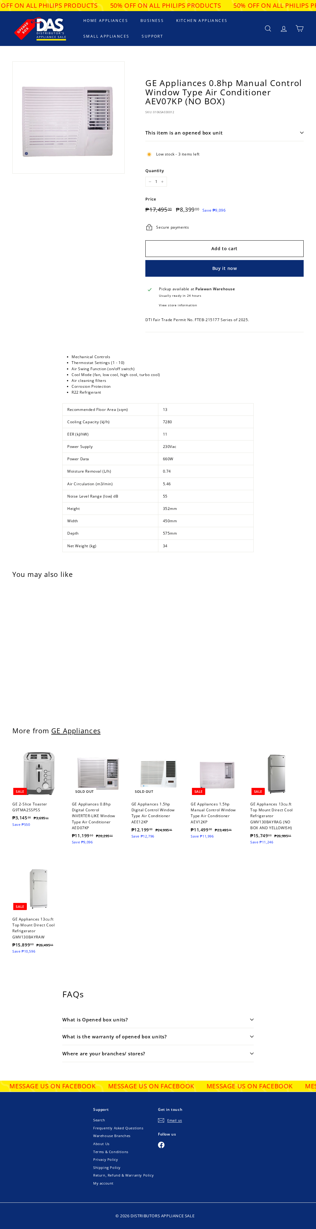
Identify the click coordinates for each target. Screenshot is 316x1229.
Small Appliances (106, 36)
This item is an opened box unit (183, 133)
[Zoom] (68, 117)
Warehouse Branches (112, 1135)
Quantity (154, 170)
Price (150, 199)
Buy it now (224, 268)
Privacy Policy (105, 1159)
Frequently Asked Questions (118, 1128)
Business (152, 20)
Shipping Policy (107, 1167)
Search (99, 1120)
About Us (101, 1143)
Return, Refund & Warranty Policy (123, 1175)
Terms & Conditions (110, 1151)
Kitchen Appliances (201, 20)
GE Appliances (76, 730)
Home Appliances (105, 20)
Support (152, 36)
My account (103, 1183)
